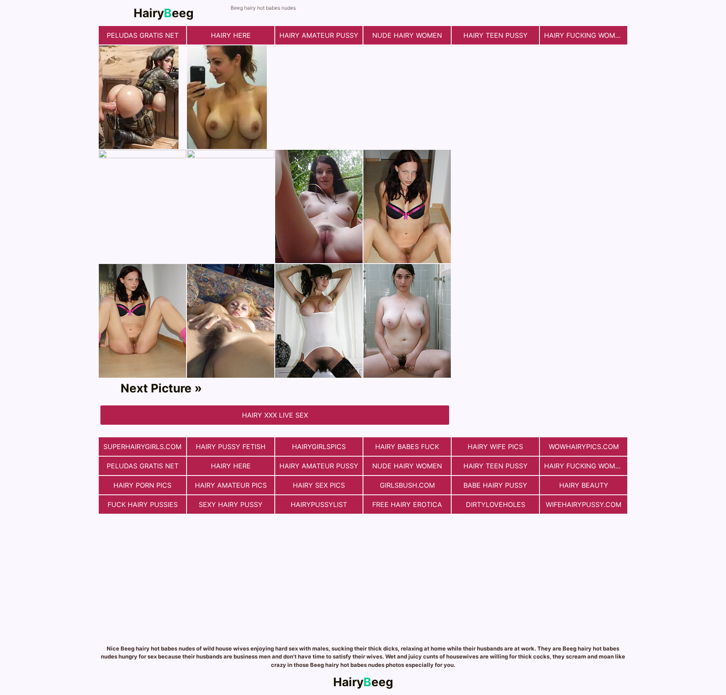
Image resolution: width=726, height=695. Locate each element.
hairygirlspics (319, 446)
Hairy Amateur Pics (231, 485)
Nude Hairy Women (407, 35)
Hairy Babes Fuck (407, 446)
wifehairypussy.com (583, 504)
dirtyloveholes (495, 504)
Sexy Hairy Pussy (231, 504)
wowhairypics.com (584, 446)
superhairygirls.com (142, 446)
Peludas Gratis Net (143, 35)
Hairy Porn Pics (142, 485)
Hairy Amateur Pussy (318, 35)
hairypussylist (319, 504)
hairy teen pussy (495, 35)
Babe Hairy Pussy (495, 485)
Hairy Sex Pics (319, 485)
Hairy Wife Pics (495, 446)
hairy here (231, 35)
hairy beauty (583, 485)
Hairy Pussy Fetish (231, 446)
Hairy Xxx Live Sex (275, 415)
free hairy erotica (407, 504)
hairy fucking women (584, 35)
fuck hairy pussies (143, 504)
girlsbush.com (407, 485)
